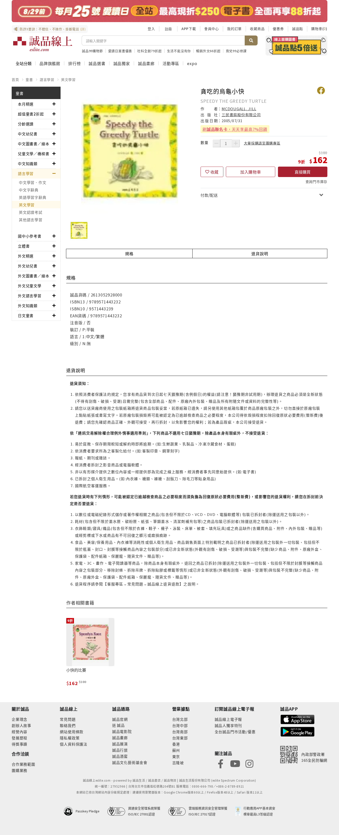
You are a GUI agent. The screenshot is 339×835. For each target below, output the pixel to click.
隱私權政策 (69, 737)
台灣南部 (180, 731)
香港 (176, 744)
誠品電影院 (122, 731)
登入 (151, 28)
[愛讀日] (169, 11)
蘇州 (176, 750)
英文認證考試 (30, 212)
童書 (29, 79)
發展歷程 (19, 737)
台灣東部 (180, 737)
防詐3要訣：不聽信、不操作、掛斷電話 (53, 29)
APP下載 (188, 28)
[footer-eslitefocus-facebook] (221, 763)
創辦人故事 (21, 725)
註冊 (168, 28)
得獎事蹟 (19, 744)
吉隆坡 (178, 762)
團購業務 (19, 770)
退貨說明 (259, 253)
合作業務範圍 (23, 764)
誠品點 (297, 28)
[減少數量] (216, 143)
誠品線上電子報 (228, 719)
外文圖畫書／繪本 (33, 275)
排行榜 (74, 63)
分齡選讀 (26, 123)
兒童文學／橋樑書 (33, 153)
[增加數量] (236, 143)
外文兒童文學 (29, 285)
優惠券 (278, 28)
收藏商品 (257, 28)
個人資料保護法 (73, 744)
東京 (176, 756)
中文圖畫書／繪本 (33, 143)
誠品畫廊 (146, 63)
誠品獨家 (121, 63)
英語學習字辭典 (32, 197)
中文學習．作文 (32, 182)
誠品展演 (120, 743)
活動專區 (171, 63)
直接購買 (302, 172)
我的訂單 (234, 28)
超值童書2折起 (31, 113)
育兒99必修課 (236, 50)
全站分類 (24, 63)
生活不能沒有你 (179, 50)
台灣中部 (180, 725)
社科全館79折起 (149, 50)
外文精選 (26, 255)
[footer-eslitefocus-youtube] (235, 763)
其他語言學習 (30, 219)
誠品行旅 (120, 750)
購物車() (319, 28)
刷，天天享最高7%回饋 (235, 129)
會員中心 (211, 28)
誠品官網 (120, 719)
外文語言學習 (29, 295)
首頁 (15, 79)
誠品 (120, 725)
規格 (129, 253)
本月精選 (26, 104)
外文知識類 (27, 305)
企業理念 (19, 719)
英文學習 (68, 79)
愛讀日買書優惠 (120, 50)
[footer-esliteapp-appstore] (297, 719)
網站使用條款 (71, 731)
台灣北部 (180, 719)
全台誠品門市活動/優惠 (235, 731)
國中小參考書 (29, 236)
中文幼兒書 (27, 133)
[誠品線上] (43, 44)
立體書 (24, 246)
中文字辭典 (28, 189)
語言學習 (47, 79)
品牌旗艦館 (49, 63)
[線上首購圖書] (296, 45)
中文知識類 (27, 163)
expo (192, 63)
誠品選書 (97, 63)
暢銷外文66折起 (208, 50)
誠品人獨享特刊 (228, 725)
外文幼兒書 (27, 265)
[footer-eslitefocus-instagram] (249, 763)
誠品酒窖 (120, 756)
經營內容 (19, 731)
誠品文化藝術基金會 (129, 762)
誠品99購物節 (92, 50)
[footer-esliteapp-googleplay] (297, 731)
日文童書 (26, 315)
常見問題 (67, 719)
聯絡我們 (67, 725)
